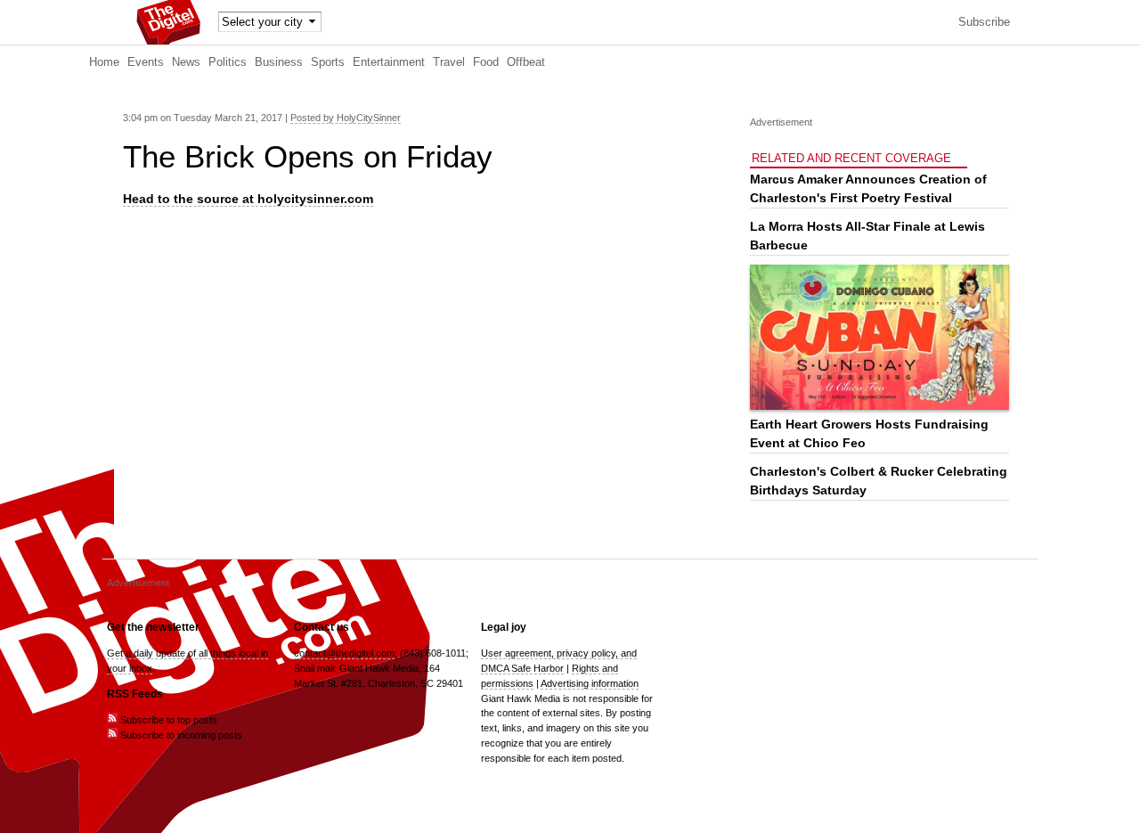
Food (486, 62)
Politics (227, 62)
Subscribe (984, 22)
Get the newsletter (153, 627)
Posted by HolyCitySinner (345, 117)
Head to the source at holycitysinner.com (248, 199)
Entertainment (389, 62)
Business (279, 62)
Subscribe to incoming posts (180, 735)
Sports (328, 62)
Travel (449, 62)
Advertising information (590, 683)
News (186, 62)
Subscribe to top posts (167, 720)
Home (104, 62)
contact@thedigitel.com (344, 653)
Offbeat (526, 62)
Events (145, 62)
